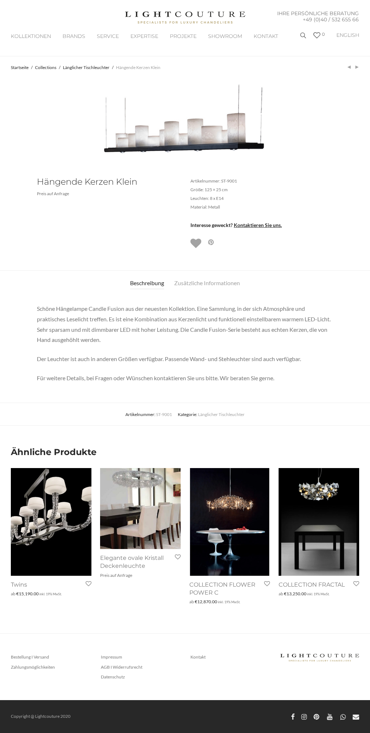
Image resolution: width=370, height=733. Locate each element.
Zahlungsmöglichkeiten (33, 667)
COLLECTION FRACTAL (312, 584)
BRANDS (74, 36)
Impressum (111, 657)
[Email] (356, 716)
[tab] (147, 283)
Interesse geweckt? (236, 225)
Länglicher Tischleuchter (86, 67)
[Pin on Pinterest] (211, 242)
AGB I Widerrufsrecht (121, 667)
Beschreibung (147, 282)
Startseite (20, 67)
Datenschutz (113, 677)
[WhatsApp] (343, 716)
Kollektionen (31, 36)
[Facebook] (292, 716)
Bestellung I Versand (30, 657)
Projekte (183, 36)
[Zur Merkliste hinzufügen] (196, 243)
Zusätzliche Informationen (207, 282)
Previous (12, 119)
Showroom (225, 36)
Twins (19, 584)
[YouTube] (330, 716)
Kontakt (266, 36)
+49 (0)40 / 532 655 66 (331, 19)
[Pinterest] (317, 716)
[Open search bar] (303, 38)
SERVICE (108, 36)
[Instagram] (304, 716)
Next (358, 119)
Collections (45, 67)
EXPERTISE (144, 36)
